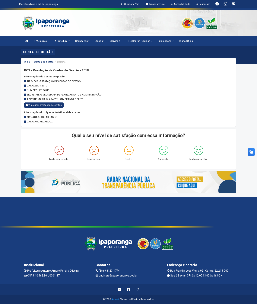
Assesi (115, 299)
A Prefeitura (61, 41)
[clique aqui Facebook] (128, 289)
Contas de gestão (44, 61)
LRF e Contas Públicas (138, 41)
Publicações (165, 41)
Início (27, 61)
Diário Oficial (186, 41)
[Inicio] (26, 41)
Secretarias (81, 41)
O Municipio (40, 41)
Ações (99, 41)
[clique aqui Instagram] (137, 289)
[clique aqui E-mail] (119, 289)
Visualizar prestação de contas (45, 105)
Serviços (115, 41)
